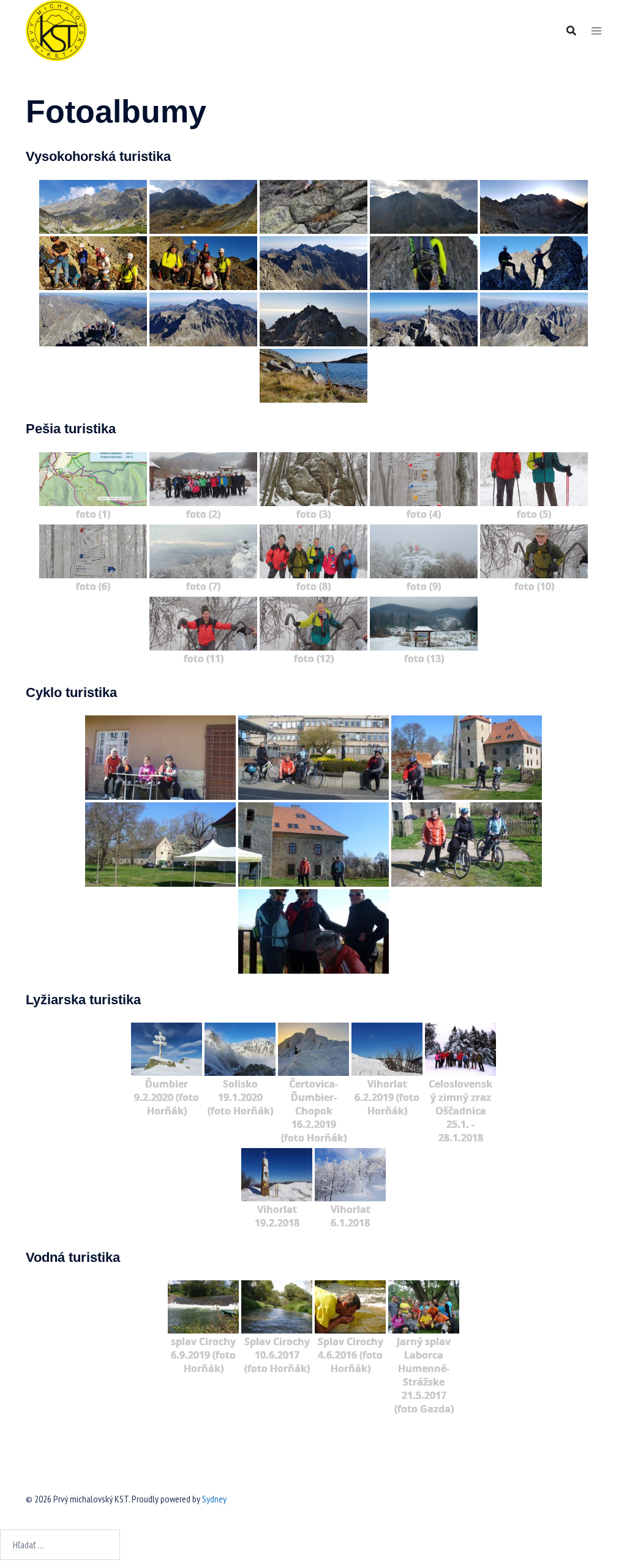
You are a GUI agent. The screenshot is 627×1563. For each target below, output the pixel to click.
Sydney (214, 1499)
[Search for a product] (571, 30)
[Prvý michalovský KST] (56, 29)
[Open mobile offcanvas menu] (596, 31)
